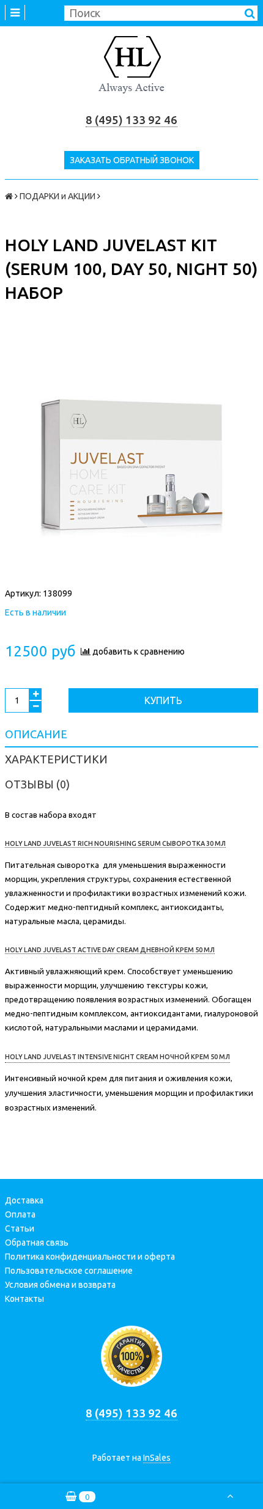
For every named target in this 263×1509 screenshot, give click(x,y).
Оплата (20, 1214)
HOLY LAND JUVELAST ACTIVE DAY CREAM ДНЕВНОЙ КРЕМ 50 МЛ (110, 949)
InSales (157, 1458)
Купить (163, 700)
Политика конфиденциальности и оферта (90, 1256)
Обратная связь (37, 1242)
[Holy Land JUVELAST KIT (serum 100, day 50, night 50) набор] (131, 456)
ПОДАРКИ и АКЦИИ (57, 196)
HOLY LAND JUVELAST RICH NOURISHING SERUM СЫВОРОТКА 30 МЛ (115, 843)
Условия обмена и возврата (60, 1285)
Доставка (24, 1200)
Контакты (24, 1299)
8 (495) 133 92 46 (131, 120)
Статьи (19, 1228)
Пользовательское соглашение (69, 1271)
